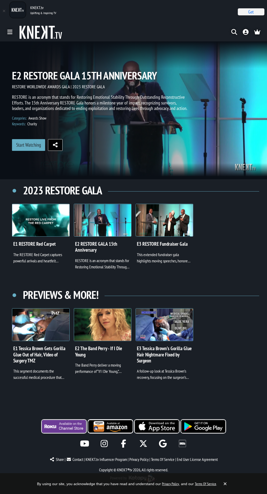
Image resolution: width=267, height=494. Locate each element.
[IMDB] (182, 443)
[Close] (3, 11)
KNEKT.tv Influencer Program (106, 459)
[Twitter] (143, 443)
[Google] (163, 443)
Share (60, 459)
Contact (77, 459)
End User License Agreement (197, 459)
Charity (32, 123)
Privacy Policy (139, 459)
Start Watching (28, 145)
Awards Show (37, 118)
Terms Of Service (162, 459)
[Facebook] (124, 443)
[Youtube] (85, 443)
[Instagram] (104, 443)
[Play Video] (41, 220)
